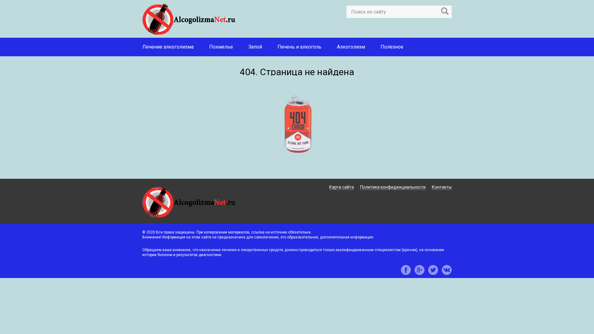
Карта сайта (341, 187)
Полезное (392, 47)
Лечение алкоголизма (168, 47)
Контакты (442, 187)
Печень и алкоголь (299, 47)
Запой (255, 47)
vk (447, 270)
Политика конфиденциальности (393, 187)
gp (419, 270)
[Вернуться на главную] (297, 175)
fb (406, 270)
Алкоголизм (351, 47)
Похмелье (221, 47)
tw (433, 270)
